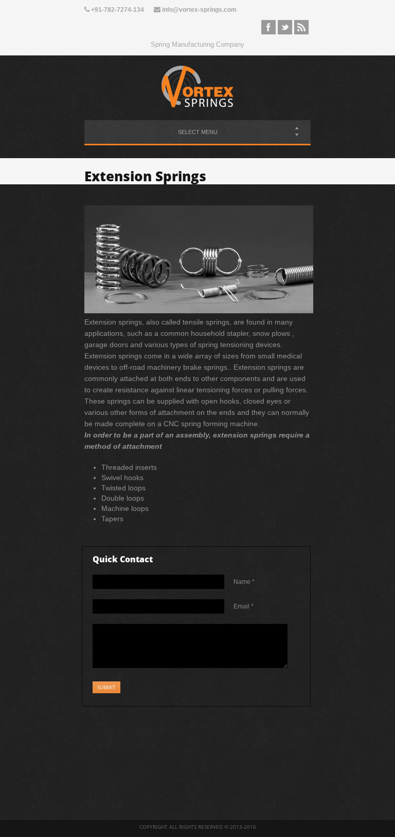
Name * (244, 581)
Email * (244, 606)
